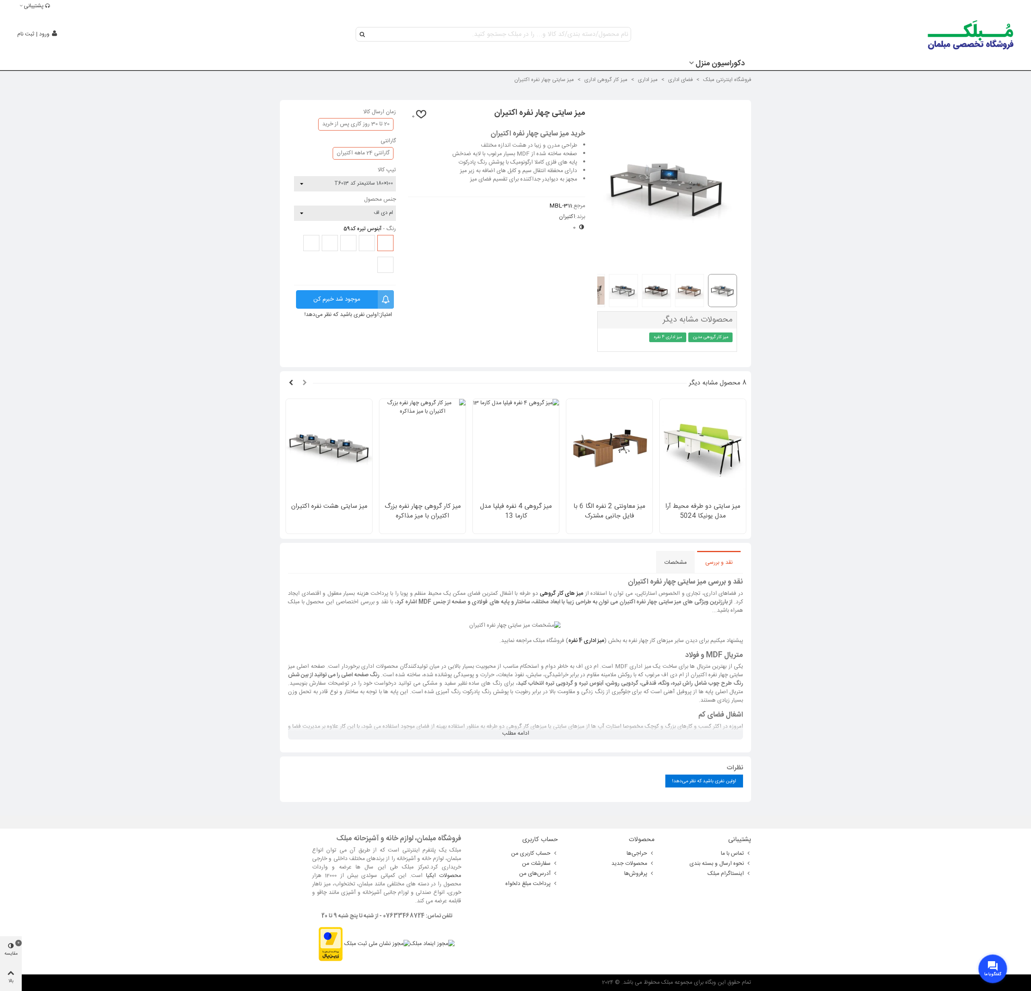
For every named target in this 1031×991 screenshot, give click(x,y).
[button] (304, 383)
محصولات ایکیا (443, 876)
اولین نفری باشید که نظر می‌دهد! (341, 315)
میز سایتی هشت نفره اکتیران (329, 506)
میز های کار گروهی (561, 593)
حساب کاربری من (531, 853)
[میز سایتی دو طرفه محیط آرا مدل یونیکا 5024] (703, 448)
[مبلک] (971, 34)
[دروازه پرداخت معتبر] (331, 944)
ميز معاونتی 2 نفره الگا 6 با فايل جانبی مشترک (609, 511)
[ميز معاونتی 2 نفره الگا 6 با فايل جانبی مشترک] (609, 448)
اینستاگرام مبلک (726, 874)
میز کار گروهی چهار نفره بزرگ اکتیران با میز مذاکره (423, 511)
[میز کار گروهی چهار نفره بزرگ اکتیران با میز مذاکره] (422, 448)
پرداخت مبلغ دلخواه (528, 884)
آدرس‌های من (535, 874)
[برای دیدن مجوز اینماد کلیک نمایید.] (432, 944)
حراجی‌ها (637, 853)
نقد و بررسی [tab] (719, 562)
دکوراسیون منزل (720, 64)
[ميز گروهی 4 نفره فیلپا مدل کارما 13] (516, 448)
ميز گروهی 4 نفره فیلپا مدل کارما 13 (516, 511)
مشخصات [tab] (675, 562)
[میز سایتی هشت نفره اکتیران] (329, 448)
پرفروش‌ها (635, 874)
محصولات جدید (629, 863)
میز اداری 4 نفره (668, 337)
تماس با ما (732, 853)
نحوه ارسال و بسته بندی (716, 863)
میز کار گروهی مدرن (711, 337)
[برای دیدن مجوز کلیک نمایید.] (377, 944)
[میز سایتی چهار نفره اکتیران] (667, 263)
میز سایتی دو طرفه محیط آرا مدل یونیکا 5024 (702, 511)
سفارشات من (536, 863)
